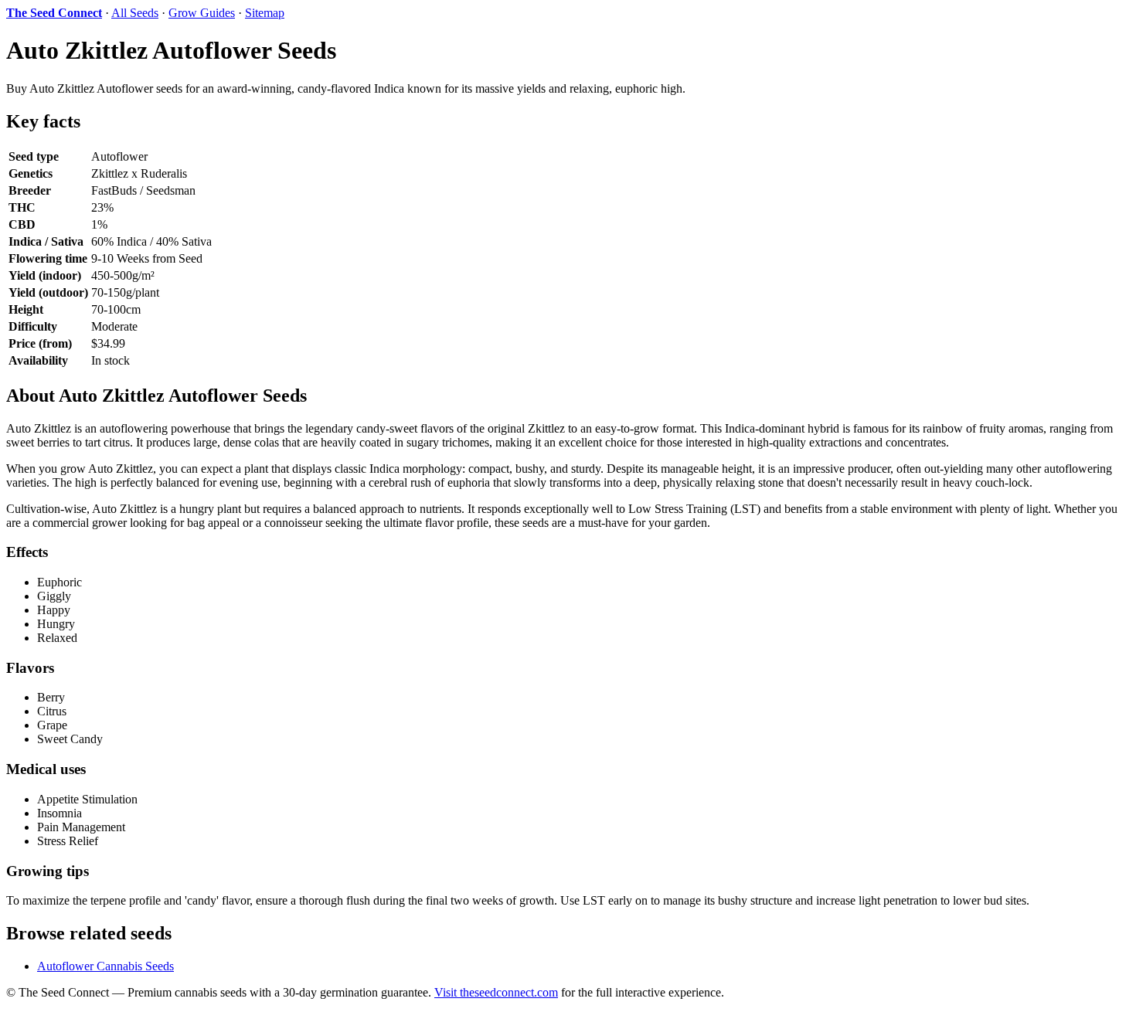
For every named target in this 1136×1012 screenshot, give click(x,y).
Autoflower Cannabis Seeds (105, 966)
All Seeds (134, 12)
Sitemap (264, 12)
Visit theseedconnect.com (496, 992)
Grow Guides (201, 12)
